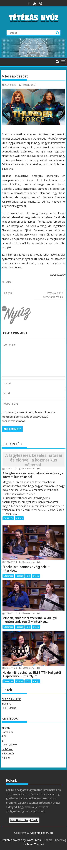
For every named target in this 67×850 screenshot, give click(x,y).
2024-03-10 (11, 613)
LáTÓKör (7, 749)
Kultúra (19, 518)
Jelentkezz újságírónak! (24, 820)
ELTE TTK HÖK (11, 699)
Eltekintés (8, 518)
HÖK (28, 575)
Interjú (36, 575)
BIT (4, 740)
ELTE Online (9, 708)
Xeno (9, 293)
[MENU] (63, 61)
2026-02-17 (11, 468)
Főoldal (8, 281)
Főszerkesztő (28, 84)
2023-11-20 (11, 667)
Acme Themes (35, 844)
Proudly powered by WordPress (21, 840)
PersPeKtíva (9, 745)
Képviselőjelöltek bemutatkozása (53, 294)
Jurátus (6, 727)
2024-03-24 (11, 562)
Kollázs (6, 757)
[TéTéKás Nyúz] (34, 55)
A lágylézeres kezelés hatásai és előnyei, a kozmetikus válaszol (33, 460)
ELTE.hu (6, 703)
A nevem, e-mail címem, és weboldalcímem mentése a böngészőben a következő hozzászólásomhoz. (29, 417)
